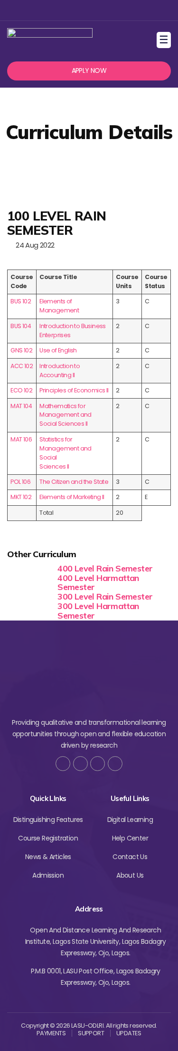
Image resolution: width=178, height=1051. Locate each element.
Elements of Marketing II (71, 497)
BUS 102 (20, 301)
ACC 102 (21, 366)
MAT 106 (21, 439)
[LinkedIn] (115, 763)
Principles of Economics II (73, 390)
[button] (89, 70)
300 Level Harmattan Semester (98, 611)
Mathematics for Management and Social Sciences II (65, 415)
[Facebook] (57, 10)
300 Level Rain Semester (104, 596)
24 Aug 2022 (33, 245)
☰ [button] (165, 40)
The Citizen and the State (73, 482)
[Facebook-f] (63, 763)
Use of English (58, 350)
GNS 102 (21, 350)
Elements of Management (59, 305)
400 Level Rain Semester (104, 568)
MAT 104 (21, 406)
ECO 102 (21, 390)
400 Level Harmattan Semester (98, 582)
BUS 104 (20, 326)
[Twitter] (72, 10)
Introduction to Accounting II (59, 370)
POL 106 (20, 482)
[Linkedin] (103, 10)
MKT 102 (20, 497)
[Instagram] (88, 10)
